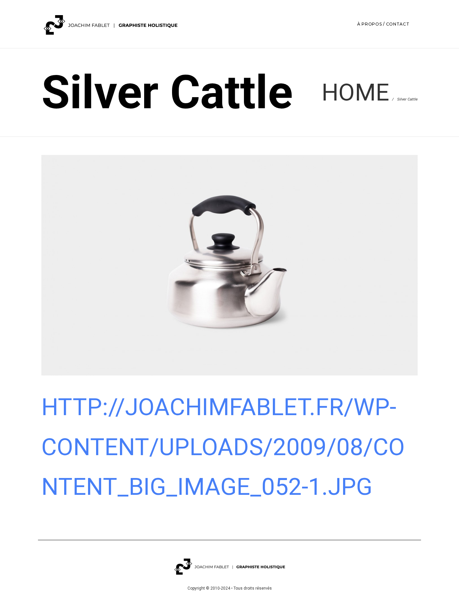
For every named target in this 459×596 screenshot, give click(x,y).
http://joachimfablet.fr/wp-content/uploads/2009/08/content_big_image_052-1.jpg (223, 447)
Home (355, 92)
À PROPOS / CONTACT (383, 24)
